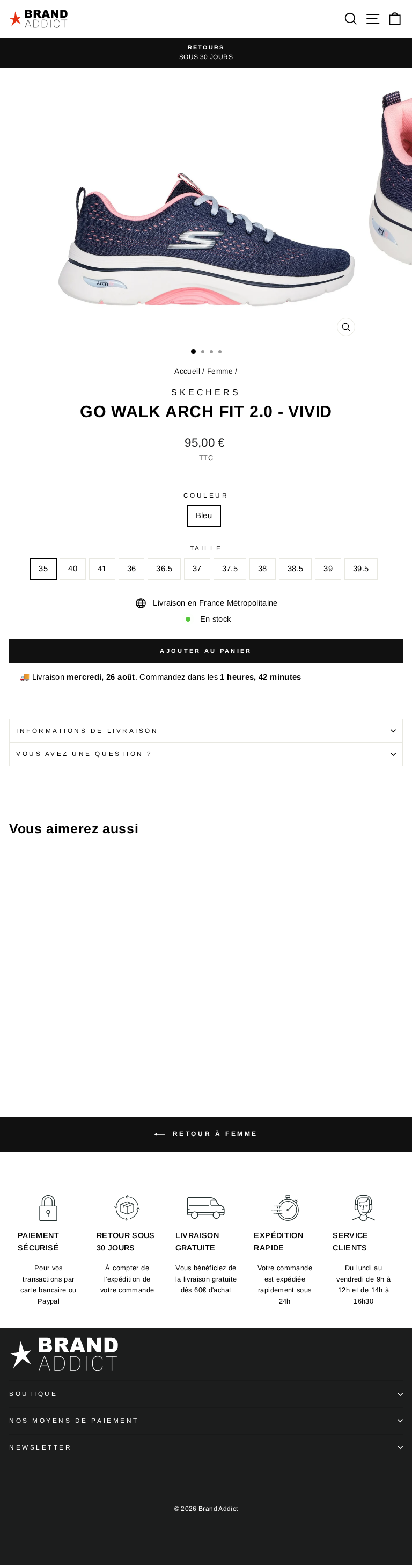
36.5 (164, 568)
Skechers (205, 392)
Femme (220, 371)
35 (43, 568)
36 (131, 568)
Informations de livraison (87, 730)
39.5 (361, 568)
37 (197, 568)
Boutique (33, 1393)
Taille (206, 547)
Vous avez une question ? (84, 753)
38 (262, 568)
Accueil (187, 371)
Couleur (206, 495)
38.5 (295, 568)
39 (328, 568)
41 (102, 568)
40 (72, 568)
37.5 (230, 568)
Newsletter (40, 1447)
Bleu (204, 515)
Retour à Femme (213, 1134)
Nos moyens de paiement (74, 1420)
